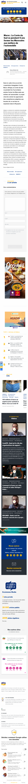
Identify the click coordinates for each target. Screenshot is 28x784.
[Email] (1, 367)
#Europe (11, 397)
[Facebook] (1, 363)
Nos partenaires (9, 697)
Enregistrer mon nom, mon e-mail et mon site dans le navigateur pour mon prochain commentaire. (15, 232)
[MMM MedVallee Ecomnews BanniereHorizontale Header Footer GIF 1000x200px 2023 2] (14, 530)
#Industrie (22, 65)
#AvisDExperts (18, 440)
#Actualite (5, 438)
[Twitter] (1, 365)
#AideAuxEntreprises (14, 438)
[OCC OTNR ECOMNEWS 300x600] (15, 277)
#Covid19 (4, 395)
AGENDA (3, 721)
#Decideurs (11, 395)
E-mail (6, 218)
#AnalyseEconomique (7, 440)
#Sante (16, 397)
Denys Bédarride (14, 70)
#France (25, 397)
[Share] (1, 369)
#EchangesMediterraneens (9, 511)
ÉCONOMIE (4, 713)
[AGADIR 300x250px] (15, 320)
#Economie (5, 397)
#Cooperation (14, 65)
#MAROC (5, 67)
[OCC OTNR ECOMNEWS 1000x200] (14, 20)
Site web (7, 224)
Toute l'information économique (13, 2)
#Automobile (6, 65)
